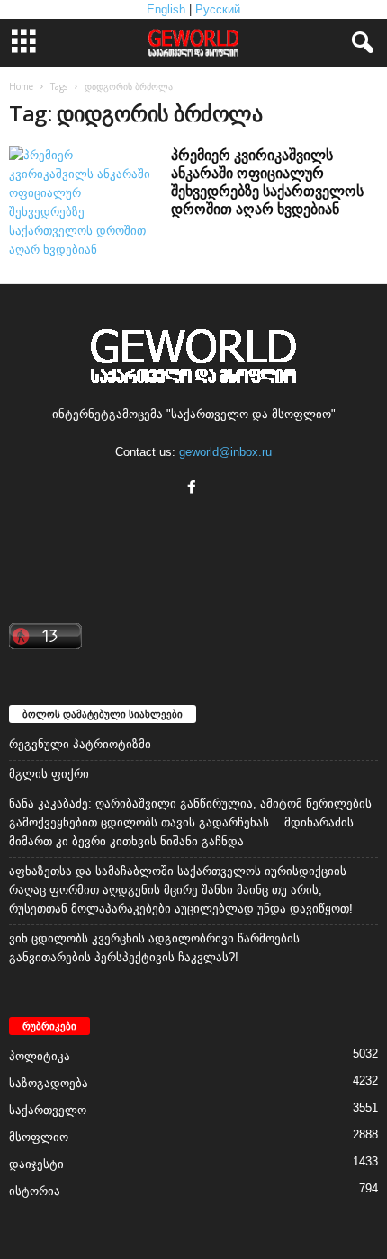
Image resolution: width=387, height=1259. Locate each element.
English (166, 9)
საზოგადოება (48, 1083)
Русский (217, 9)
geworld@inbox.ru (225, 452)
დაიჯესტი (36, 1164)
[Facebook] (194, 489)
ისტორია (34, 1191)
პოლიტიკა (39, 1056)
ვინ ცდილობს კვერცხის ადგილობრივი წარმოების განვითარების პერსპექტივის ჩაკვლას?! (154, 948)
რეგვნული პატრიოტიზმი (80, 744)
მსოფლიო (38, 1137)
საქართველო (47, 1110)
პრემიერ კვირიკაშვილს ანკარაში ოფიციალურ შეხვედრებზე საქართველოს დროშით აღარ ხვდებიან (267, 182)
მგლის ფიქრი (49, 774)
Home (21, 86)
